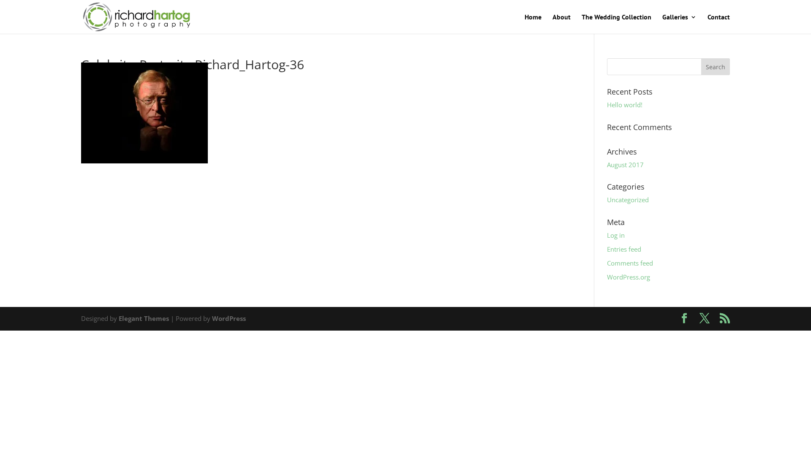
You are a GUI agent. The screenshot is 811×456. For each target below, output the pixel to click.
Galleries (675, 17)
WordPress (229, 318)
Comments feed (630, 263)
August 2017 (625, 164)
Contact (719, 17)
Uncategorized (628, 199)
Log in (616, 235)
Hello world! (624, 104)
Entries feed (624, 249)
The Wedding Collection (616, 17)
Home (533, 17)
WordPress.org (628, 277)
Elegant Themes (144, 318)
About (561, 17)
